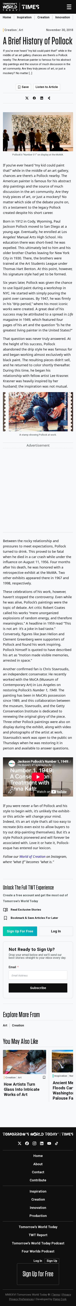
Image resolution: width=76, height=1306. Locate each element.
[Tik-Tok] (56, 1143)
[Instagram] (34, 1143)
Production (38, 1216)
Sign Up (52, 1261)
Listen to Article (47, 87)
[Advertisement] (38, 491)
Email (12, 967)
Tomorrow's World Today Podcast (38, 1243)
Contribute (38, 1180)
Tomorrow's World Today (38, 1227)
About (38, 1164)
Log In (56, 931)
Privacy (66, 1294)
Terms (56, 1294)
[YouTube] (49, 1143)
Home (7, 17)
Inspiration (24, 17)
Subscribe (38, 988)
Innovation (62, 17)
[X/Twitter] (19, 1143)
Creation (43, 17)
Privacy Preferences (21, 1299)
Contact (38, 1172)
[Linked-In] (41, 1143)
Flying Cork (59, 1299)
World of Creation (32, 856)
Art (21, 30)
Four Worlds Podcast (38, 1251)
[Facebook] (27, 1143)
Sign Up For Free (20, 931)
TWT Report (38, 1235)
